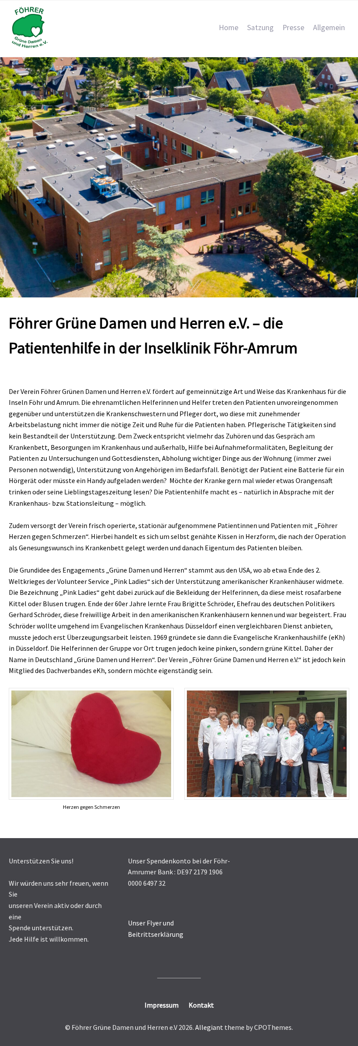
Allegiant (209, 1027)
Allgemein (329, 27)
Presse (293, 27)
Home (228, 27)
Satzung (260, 27)
